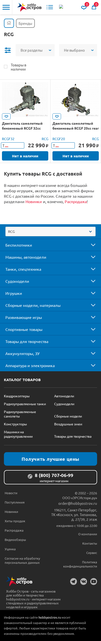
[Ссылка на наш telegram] (73, 581)
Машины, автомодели (25, 256)
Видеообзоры (15, 539)
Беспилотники (18, 244)
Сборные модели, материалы (33, 305)
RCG (45, 139)
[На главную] (29, 7)
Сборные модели (68, 416)
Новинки (33, 201)
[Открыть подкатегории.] (90, 245)
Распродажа (76, 201)
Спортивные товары (23, 329)
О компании (87, 534)
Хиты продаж (15, 521)
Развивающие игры (23, 317)
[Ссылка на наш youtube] (93, 581)
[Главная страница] (9, 23)
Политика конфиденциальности (80, 564)
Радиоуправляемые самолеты (20, 413)
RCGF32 (8, 139)
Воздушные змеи (68, 424)
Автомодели (64, 396)
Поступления (15, 502)
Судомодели (17, 281)
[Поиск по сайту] (61, 7)
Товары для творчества (26, 341)
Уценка (10, 549)
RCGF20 (58, 139)
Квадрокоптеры (17, 396)
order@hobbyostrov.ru (77, 503)
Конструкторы (15, 424)
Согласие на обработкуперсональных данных (22, 560)
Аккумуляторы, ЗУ (22, 353)
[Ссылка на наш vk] (83, 581)
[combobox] (50, 231)
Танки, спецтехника (23, 269)
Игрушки (13, 293)
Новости (11, 493)
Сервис (91, 553)
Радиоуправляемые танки (25, 404)
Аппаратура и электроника (30, 365)
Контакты (89, 543)
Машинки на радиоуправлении (18, 434)
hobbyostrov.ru (49, 617)
